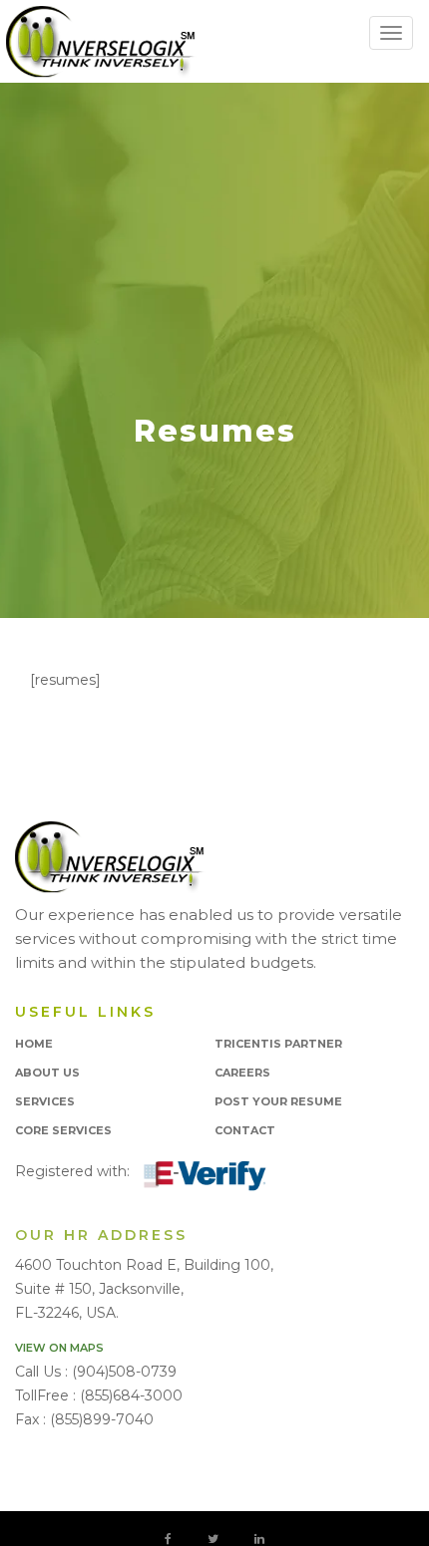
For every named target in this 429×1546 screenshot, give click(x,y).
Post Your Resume (278, 1101)
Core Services (63, 1130)
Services (45, 1101)
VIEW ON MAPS (59, 1348)
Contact (244, 1130)
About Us (47, 1073)
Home (34, 1044)
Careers (242, 1073)
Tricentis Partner (278, 1044)
